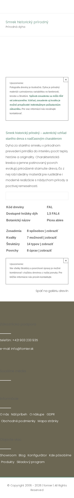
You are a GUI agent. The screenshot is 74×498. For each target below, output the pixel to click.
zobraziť (52, 231)
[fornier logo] (21, 5)
